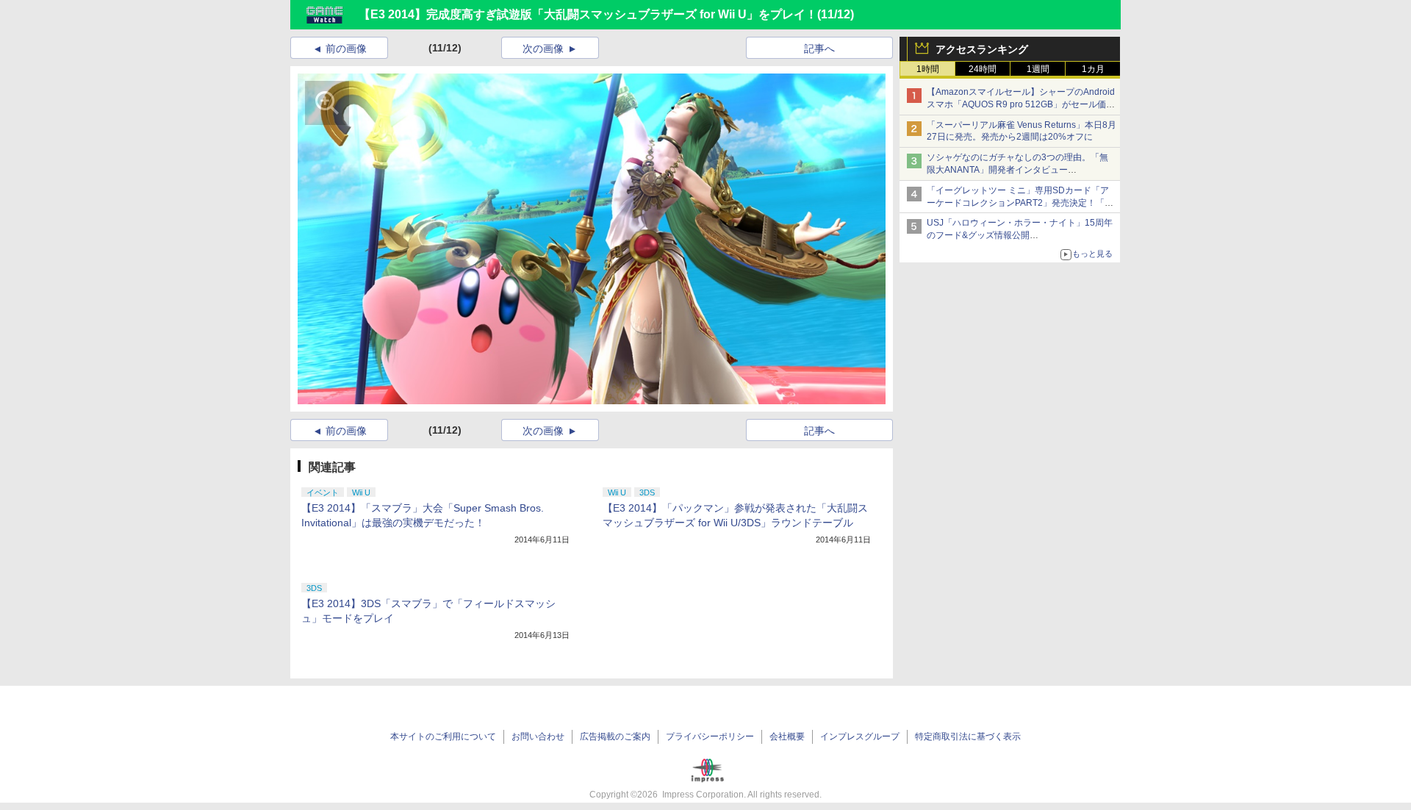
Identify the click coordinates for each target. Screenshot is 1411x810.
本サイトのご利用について (443, 736)
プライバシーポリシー (710, 736)
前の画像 (346, 48)
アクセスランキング (982, 49)
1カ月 (1093, 69)
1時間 (927, 69)
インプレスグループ (860, 736)
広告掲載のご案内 (615, 736)
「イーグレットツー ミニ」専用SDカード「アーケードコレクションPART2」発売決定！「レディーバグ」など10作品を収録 (1020, 203)
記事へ (819, 48)
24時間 (983, 69)
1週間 (1038, 69)
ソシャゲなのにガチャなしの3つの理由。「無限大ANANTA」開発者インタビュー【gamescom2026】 (1017, 169)
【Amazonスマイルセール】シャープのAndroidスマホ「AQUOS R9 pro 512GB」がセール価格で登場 (1021, 104)
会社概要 (787, 736)
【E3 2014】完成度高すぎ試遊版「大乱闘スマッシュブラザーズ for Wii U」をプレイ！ (588, 14)
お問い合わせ (537, 736)
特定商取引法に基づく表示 (968, 736)
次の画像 (543, 48)
